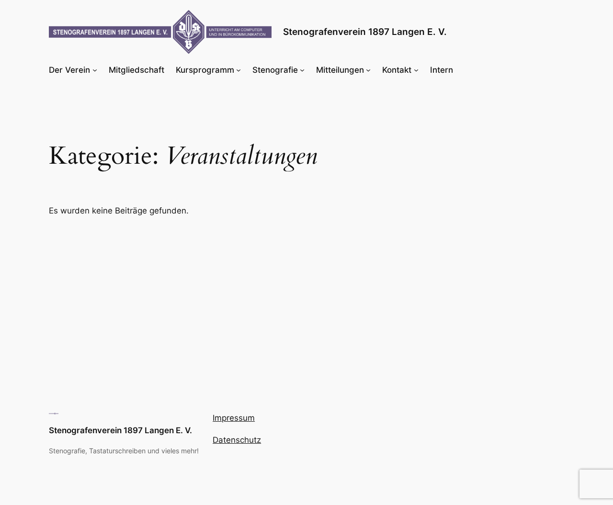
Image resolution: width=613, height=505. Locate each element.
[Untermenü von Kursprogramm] (238, 69)
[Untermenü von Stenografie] (302, 69)
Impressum (234, 418)
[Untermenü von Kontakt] (416, 69)
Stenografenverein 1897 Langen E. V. (365, 31)
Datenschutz (237, 440)
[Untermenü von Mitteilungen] (368, 69)
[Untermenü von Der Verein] (94, 69)
